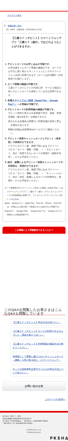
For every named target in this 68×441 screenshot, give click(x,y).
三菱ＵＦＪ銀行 (58, 5)
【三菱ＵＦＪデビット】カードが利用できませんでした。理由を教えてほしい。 (38, 333)
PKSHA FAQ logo (59, 438)
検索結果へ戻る (15, 26)
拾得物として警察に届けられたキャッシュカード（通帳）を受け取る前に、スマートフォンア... (38, 358)
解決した (12, 242)
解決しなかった (15, 273)
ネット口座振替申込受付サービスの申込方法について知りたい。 (38, 371)
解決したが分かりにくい (20, 258)
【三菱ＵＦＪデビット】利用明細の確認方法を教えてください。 (38, 345)
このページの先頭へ (55, 399)
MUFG (10, 5)
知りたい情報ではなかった (21, 289)
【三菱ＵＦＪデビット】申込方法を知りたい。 (37, 322)
